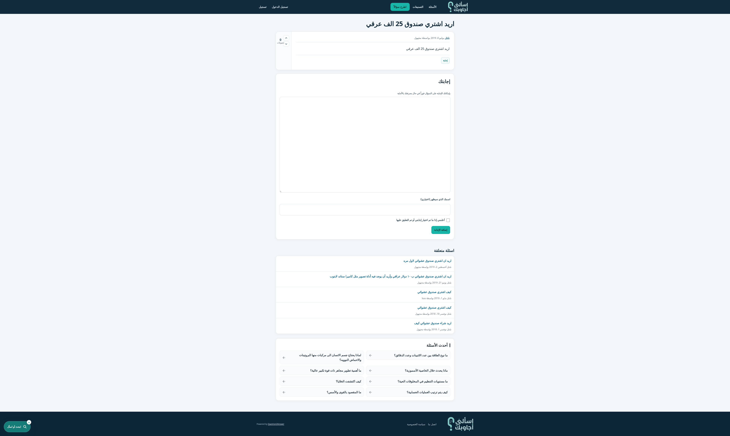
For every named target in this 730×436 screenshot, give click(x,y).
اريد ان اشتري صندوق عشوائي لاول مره (427, 261)
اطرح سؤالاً (400, 7)
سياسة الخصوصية (416, 424)
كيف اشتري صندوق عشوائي (434, 292)
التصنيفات (418, 7)
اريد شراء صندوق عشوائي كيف (432, 323)
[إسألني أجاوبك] (458, 7)
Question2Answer (276, 424)
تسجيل (263, 7)
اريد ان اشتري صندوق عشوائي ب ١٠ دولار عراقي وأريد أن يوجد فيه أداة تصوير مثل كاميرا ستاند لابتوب (390, 276)
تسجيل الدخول (280, 7)
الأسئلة (432, 7)
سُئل (447, 38)
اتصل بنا (432, 424)
